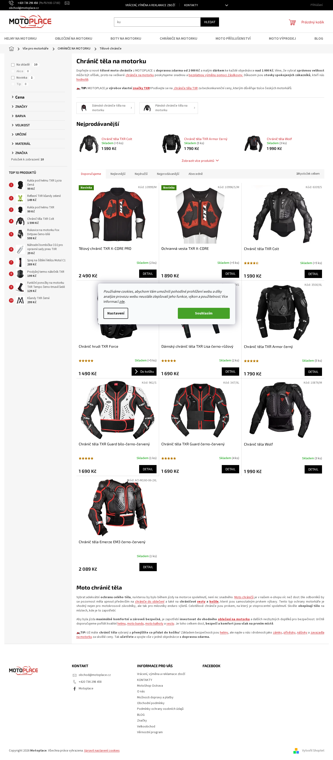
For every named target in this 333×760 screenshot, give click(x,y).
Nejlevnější (118, 174)
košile (214, 601)
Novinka (24, 77)
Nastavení (115, 313)
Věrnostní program (150, 732)
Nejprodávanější (168, 174)
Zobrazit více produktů (198, 160)
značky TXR (141, 88)
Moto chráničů (244, 597)
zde (122, 301)
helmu (121, 623)
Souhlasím (204, 313)
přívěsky (289, 632)
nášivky (302, 632)
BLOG (141, 715)
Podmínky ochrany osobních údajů (160, 709)
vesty (201, 601)
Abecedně (196, 174)
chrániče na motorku (140, 75)
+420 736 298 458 (90, 682)
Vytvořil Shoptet (313, 750)
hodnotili (82, 79)
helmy (224, 632)
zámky (277, 632)
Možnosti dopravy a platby (155, 697)
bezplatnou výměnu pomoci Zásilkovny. (216, 75)
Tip (21, 84)
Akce (22, 71)
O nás (141, 691)
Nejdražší (141, 174)
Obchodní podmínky (151, 703)
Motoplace (86, 688)
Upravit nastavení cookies (102, 750)
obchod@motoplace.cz (95, 675)
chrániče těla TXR (185, 88)
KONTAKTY (191, 5)
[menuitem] (23, 38)
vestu (170, 623)
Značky (142, 720)
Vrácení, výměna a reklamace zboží (150, 5)
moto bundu (135, 623)
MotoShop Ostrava (150, 685)
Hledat (209, 22)
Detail (148, 273)
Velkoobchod (146, 726)
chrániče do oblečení (149, 601)
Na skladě (26, 64)
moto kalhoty (154, 623)
